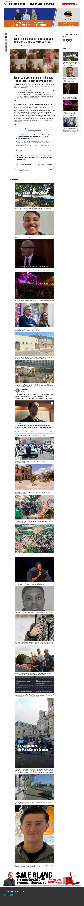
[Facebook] (64, 40)
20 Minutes (33, 128)
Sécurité (16, 35)
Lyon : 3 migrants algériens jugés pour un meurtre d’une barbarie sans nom (33, 40)
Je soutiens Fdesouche (68, 4)
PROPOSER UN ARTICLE (8, 1)
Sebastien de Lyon (17, 45)
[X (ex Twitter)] (67, 40)
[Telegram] (70, 40)
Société (19, 35)
